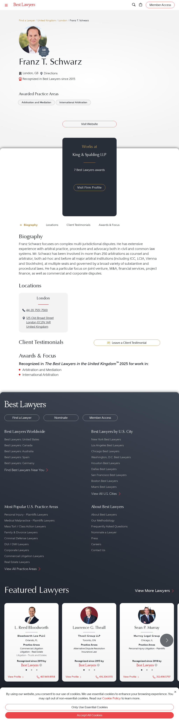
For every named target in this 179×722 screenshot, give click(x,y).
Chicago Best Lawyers (105, 451)
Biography (31, 225)
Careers (96, 544)
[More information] (41, 665)
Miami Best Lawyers (104, 486)
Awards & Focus (109, 225)
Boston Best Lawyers (104, 481)
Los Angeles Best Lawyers (107, 445)
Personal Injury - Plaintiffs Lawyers (26, 514)
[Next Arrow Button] (166, 640)
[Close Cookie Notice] (175, 692)
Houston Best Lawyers (105, 463)
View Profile (14, 676)
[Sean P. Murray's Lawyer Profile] (146, 620)
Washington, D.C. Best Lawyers (111, 457)
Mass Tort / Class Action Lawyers (25, 526)
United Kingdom (46, 20)
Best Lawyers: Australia (19, 451)
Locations (52, 225)
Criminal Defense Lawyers (21, 538)
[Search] (133, 5)
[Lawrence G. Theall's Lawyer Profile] (89, 620)
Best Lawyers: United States (21, 439)
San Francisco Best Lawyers (109, 475)
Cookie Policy (111, 698)
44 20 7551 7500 (37, 310)
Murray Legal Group (147, 635)
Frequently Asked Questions (109, 526)
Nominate (61, 417)
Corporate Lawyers (16, 550)
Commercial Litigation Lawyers (24, 556)
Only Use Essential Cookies (89, 707)
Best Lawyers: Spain (17, 457)
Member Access (100, 417)
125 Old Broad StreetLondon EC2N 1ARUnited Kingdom (40, 322)
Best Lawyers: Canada (18, 445)
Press (94, 538)
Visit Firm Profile (89, 187)
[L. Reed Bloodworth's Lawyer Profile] (31, 620)
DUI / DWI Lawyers (16, 544)
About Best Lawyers (104, 514)
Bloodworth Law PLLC (31, 635)
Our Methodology (102, 520)
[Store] (140, 5)
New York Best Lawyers (106, 439)
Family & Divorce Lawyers (21, 532)
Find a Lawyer (27, 20)
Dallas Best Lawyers (104, 469)
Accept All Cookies (89, 715)
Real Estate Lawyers (17, 562)
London (62, 20)
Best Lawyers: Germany (19, 463)
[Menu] (6, 5)
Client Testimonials (78, 225)
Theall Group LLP (89, 635)
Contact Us (98, 550)
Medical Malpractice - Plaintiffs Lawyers (29, 520)
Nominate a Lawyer (104, 532)
